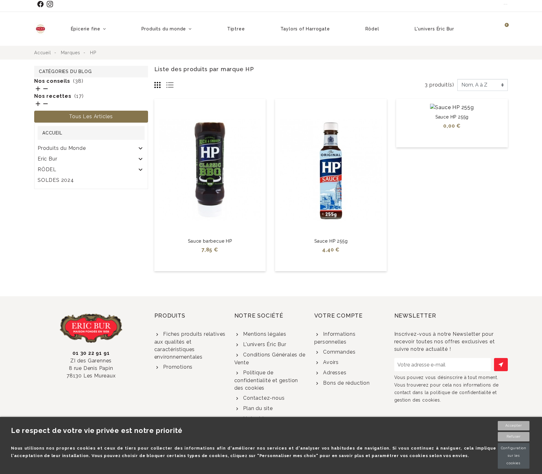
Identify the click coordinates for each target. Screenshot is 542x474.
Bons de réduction (345, 383)
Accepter (513, 426)
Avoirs (330, 362)
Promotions (177, 367)
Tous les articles (91, 116)
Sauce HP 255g (331, 241)
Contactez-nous (263, 398)
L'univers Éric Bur (264, 344)
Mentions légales (264, 334)
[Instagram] (51, 4)
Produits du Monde (62, 148)
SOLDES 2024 (56, 180)
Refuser (514, 436)
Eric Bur (47, 159)
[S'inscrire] (501, 364)
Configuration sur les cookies (513, 455)
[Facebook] (41, 4)
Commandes (338, 352)
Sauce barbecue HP (210, 241)
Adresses (333, 373)
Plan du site (257, 408)
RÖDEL (47, 169)
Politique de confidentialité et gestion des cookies (266, 380)
